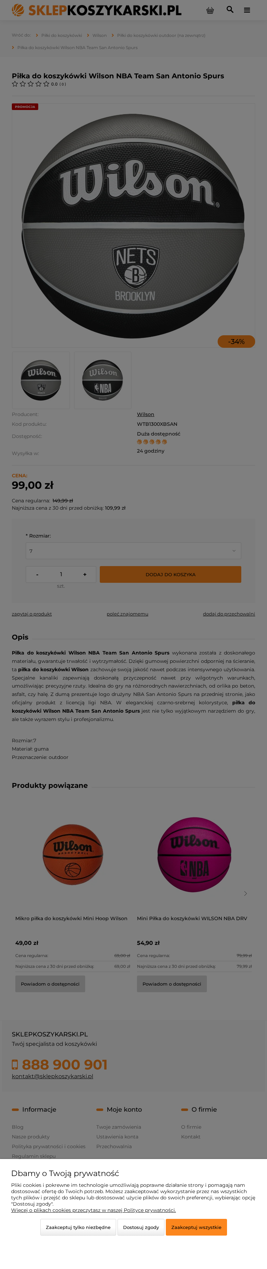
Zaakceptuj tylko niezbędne (78, 1227)
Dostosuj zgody (141, 1227)
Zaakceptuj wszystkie (196, 1227)
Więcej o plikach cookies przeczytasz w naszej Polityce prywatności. (93, 1210)
